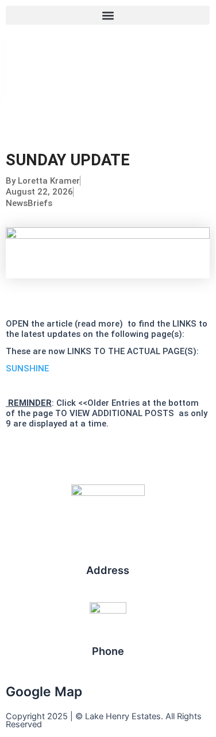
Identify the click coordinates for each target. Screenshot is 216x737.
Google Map (44, 692)
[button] (108, 15)
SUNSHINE (27, 368)
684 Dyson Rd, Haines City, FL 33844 (108, 584)
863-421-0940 (108, 665)
